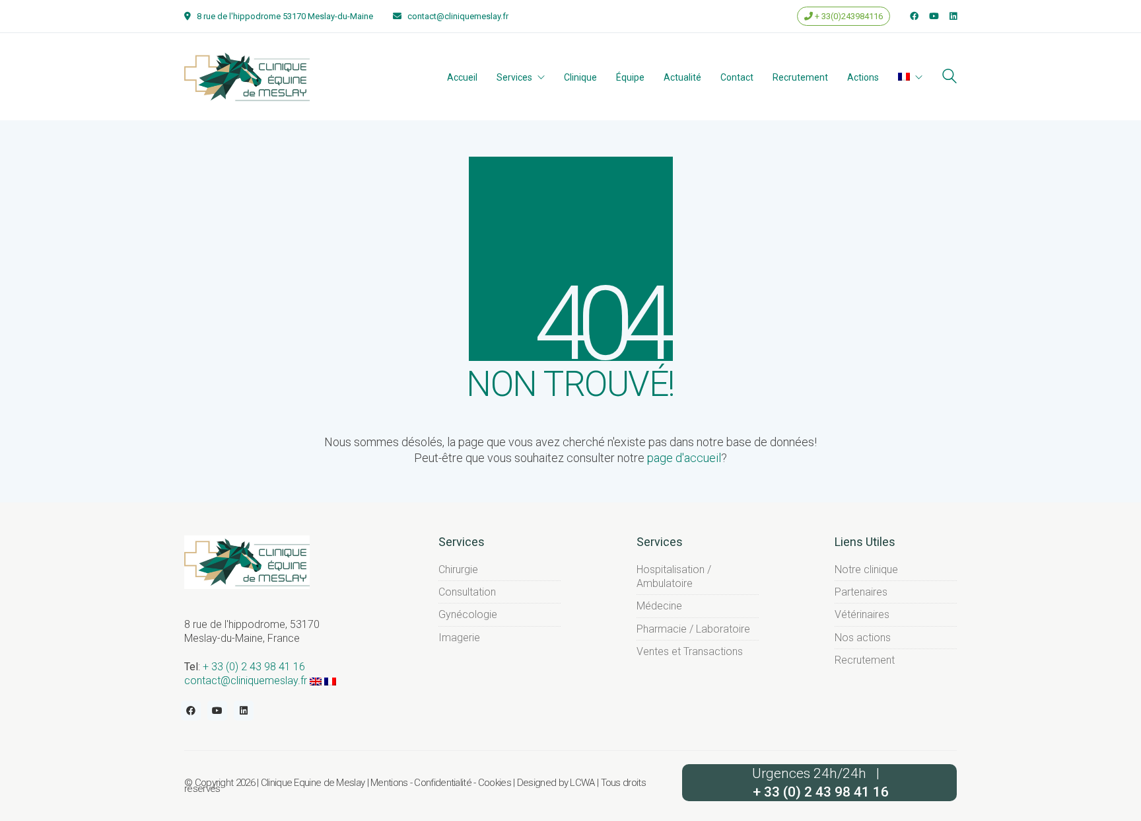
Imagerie (459, 637)
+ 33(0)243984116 (848, 16)
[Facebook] (191, 711)
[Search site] (949, 78)
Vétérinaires (862, 614)
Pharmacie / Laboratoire (693, 629)
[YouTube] (217, 711)
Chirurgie (458, 569)
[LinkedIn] (244, 711)
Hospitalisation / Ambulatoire (674, 576)
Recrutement (865, 660)
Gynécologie (467, 614)
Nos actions (863, 637)
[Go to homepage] (247, 76)
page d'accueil (684, 458)
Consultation (467, 592)
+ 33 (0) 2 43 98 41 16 (254, 666)
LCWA (582, 783)
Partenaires (861, 592)
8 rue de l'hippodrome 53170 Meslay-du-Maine (285, 16)
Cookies (494, 783)
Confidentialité (442, 783)
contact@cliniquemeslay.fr (457, 16)
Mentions (388, 783)
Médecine (659, 606)
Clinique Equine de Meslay (313, 783)
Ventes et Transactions (690, 651)
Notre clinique (866, 569)
